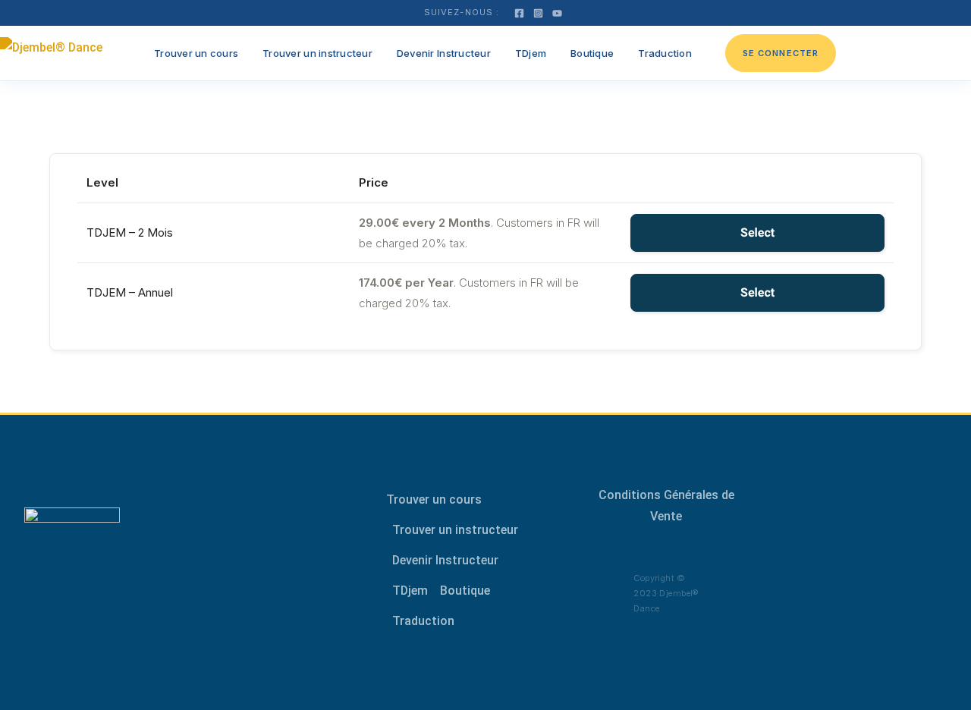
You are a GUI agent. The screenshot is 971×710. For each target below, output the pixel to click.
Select (757, 232)
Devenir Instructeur (444, 53)
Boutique (592, 53)
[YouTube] (557, 13)
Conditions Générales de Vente (666, 505)
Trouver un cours (196, 53)
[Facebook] (519, 13)
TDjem (530, 53)
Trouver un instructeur (317, 53)
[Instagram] (538, 13)
